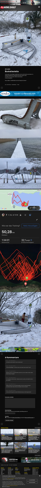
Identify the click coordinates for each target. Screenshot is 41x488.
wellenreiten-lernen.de (35, 474)
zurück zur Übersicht (37, 427)
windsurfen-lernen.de (35, 473)
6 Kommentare (14, 84)
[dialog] (20, 481)
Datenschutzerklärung (16, 417)
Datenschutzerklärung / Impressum (12, 485)
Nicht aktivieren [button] (32, 482)
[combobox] (39, 475)
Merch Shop (2, 473)
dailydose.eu (34, 471)
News (1, 472)
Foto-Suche (9, 471)
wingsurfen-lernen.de (35, 472)
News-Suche (9, 472)
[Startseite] (8, 8)
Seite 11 (8, 10)
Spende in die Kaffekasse (11, 478)
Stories (2, 474)
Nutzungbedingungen (29, 417)
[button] (14, 486)
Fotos (5, 10)
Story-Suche (9, 473)
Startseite (2, 10)
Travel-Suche (10, 474)
